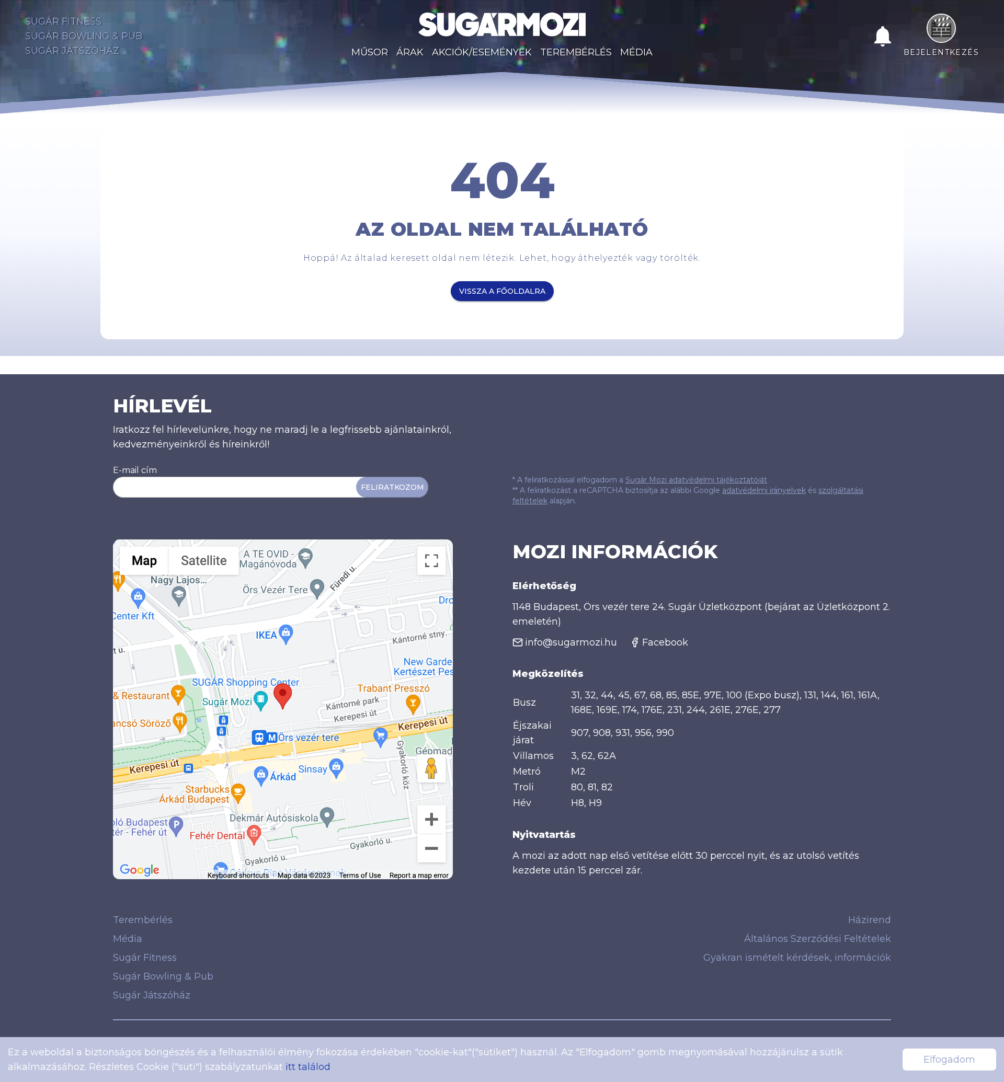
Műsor (369, 52)
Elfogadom (949, 1059)
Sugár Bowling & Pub (83, 36)
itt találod (308, 1067)
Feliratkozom (392, 487)
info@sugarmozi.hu (571, 642)
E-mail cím (135, 470)
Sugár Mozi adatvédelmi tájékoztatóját (696, 480)
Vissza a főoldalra (502, 291)
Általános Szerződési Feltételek (817, 939)
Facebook (665, 642)
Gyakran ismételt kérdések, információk (797, 957)
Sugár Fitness (63, 21)
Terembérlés (576, 52)
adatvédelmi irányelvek (764, 490)
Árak (410, 52)
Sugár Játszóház (72, 50)
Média (636, 52)
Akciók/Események (482, 52)
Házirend (869, 920)
